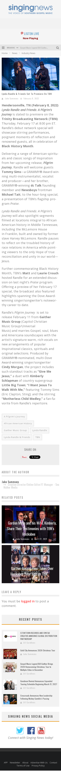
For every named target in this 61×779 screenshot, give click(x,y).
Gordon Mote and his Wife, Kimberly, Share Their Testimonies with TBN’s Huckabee (31, 528)
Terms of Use (23, 765)
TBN (37, 437)
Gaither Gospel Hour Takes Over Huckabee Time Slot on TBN (32, 571)
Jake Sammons (11, 98)
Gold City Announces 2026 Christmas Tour (37, 650)
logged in (28, 601)
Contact (53, 762)
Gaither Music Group (15, 430)
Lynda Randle (39, 430)
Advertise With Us (38, 762)
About (25, 762)
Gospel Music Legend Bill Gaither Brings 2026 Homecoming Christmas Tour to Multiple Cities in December (36, 666)
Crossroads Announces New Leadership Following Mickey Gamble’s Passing (36, 697)
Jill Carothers (21, 578)
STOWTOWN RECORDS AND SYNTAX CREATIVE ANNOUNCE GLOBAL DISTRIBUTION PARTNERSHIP (38, 635)
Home (5, 53)
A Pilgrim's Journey (14, 416)
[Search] (58, 47)
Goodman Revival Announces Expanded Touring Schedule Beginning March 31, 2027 (38, 683)
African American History (18, 423)
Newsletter (15, 762)
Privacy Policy (38, 765)
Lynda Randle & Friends (17, 437)
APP (6, 762)
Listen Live (31, 33)
